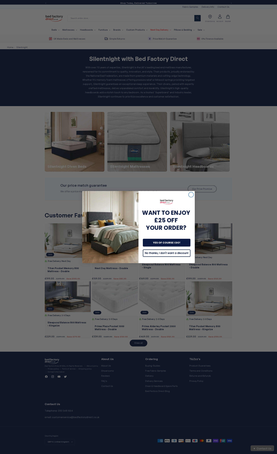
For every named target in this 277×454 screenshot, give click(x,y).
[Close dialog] (191, 194)
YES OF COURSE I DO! (166, 242)
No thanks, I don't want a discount (166, 253)
